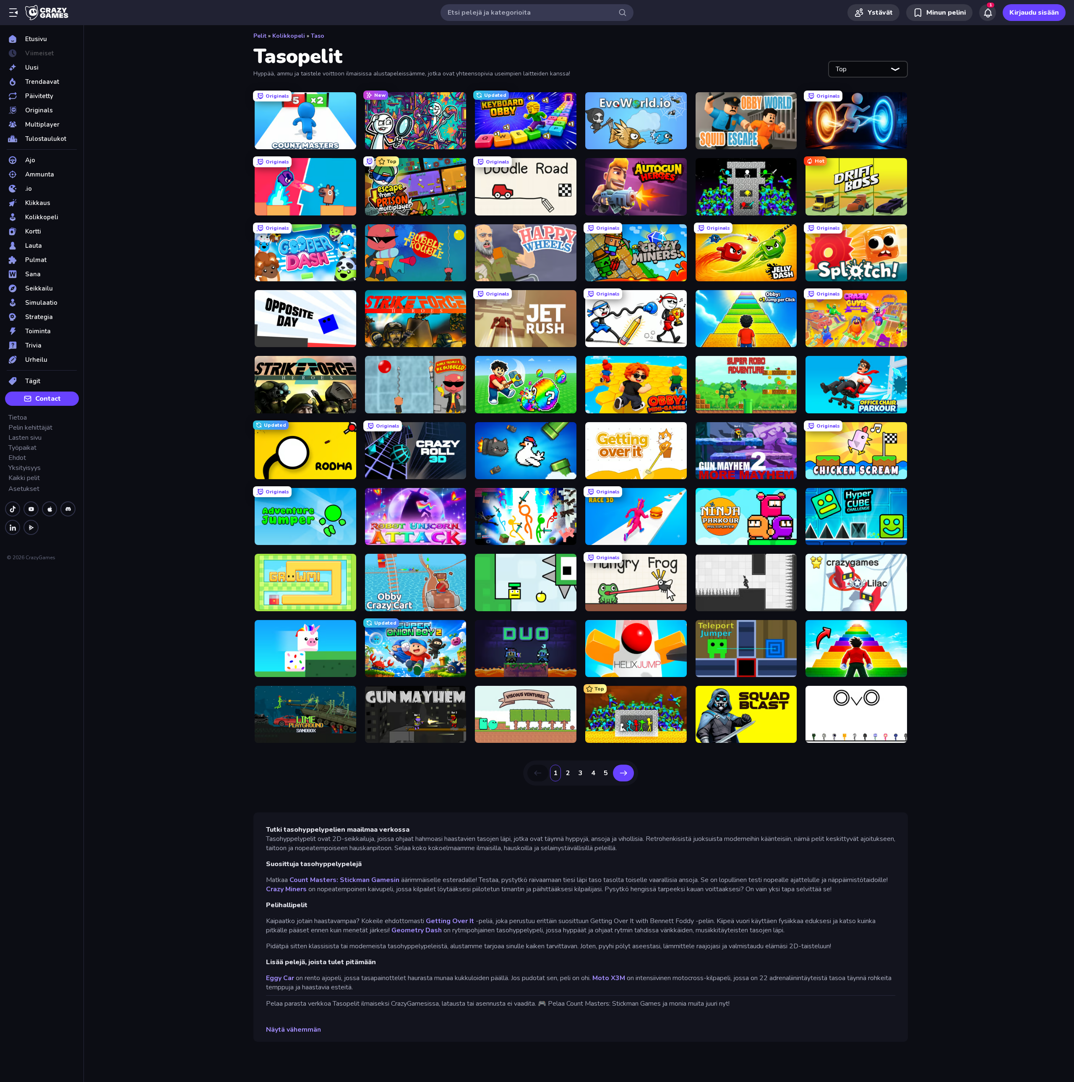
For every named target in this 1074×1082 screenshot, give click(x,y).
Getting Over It (450, 921)
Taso (317, 36)
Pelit (259, 36)
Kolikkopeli (288, 36)
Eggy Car (280, 978)
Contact (48, 398)
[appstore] (49, 508)
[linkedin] (12, 527)
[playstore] (31, 527)
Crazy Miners (286, 889)
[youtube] (31, 508)
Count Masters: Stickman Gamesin (344, 880)
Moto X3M (608, 978)
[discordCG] (68, 508)
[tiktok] (12, 508)
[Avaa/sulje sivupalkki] (13, 13)
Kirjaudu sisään (1034, 12)
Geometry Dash (416, 930)
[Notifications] (987, 12)
